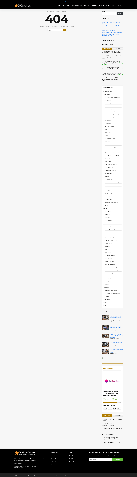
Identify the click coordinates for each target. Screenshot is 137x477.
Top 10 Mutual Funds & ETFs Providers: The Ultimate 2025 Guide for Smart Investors (112, 79)
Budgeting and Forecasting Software (115, 320)
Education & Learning (109, 255)
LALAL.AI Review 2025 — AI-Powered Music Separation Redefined (111, 74)
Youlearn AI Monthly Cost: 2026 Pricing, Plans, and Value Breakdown (111, 23)
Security (106, 144)
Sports (106, 275)
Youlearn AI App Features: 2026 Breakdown (112, 32)
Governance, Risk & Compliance (111, 106)
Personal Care (108, 234)
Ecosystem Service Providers (111, 114)
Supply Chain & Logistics (110, 170)
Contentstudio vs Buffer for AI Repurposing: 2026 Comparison (110, 438)
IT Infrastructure (108, 123)
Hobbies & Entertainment (110, 267)
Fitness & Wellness (109, 237)
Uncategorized (106, 91)
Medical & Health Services (110, 240)
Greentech (107, 149)
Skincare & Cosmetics (109, 232)
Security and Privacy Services (111, 182)
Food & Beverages (109, 261)
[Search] (64, 30)
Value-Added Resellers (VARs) (111, 155)
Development (108, 120)
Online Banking (108, 220)
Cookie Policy (72, 458)
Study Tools (112, 330)
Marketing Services (109, 199)
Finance (68, 5)
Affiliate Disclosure (55, 461)
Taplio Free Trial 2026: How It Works (112, 442)
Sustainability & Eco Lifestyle (111, 270)
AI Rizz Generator (108, 273)
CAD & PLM (107, 161)
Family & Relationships (109, 264)
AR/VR (106, 129)
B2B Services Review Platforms (111, 293)
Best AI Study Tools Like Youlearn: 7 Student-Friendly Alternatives (110, 29)
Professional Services (109, 138)
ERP (105, 205)
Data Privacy (107, 132)
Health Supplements (109, 229)
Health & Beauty (77, 5)
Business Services (109, 117)
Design (106, 176)
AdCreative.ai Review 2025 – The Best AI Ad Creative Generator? (110, 393)
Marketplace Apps (109, 109)
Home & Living (108, 252)
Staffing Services (108, 126)
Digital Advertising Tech (110, 164)
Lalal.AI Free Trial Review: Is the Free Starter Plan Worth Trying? (111, 424)
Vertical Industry (108, 196)
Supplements (107, 243)
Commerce (107, 103)
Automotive (107, 278)
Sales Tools (107, 158)
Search (103, 11)
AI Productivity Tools (114, 338)
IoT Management (108, 179)
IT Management (108, 167)
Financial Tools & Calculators (111, 223)
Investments (107, 217)
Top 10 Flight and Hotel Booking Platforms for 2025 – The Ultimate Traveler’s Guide (112, 69)
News (104, 302)
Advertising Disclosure (65, 1)
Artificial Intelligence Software (111, 97)
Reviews (94, 5)
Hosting (106, 190)
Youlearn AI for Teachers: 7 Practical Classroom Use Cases (110, 35)
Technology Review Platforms (111, 290)
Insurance (107, 214)
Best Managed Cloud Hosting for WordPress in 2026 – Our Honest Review (111, 52)
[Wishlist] (121, 6)
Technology (60, 5)
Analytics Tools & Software (110, 185)
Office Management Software (111, 152)
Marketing (107, 100)
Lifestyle (87, 5)
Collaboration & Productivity (111, 202)
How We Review (54, 458)
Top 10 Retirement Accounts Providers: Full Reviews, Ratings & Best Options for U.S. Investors (112, 57)
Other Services (108, 193)
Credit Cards (107, 211)
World (104, 305)
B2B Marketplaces (109, 173)
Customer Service (108, 187)
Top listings (106, 299)
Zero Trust (107, 141)
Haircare (106, 246)
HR (105, 135)
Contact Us (110, 5)
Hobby (106, 284)
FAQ (70, 464)
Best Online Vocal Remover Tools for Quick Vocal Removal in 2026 (111, 433)
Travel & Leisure (108, 258)
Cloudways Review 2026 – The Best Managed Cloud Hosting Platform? (111, 62)
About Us (101, 5)
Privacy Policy (72, 455)
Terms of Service (72, 461)
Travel (106, 281)
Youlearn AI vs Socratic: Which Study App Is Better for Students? (116, 328)
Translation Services (109, 111)
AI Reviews (107, 296)
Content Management (109, 147)
